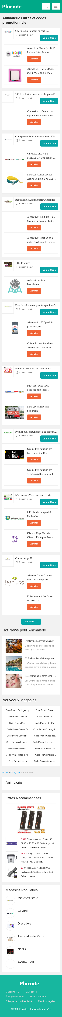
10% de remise (22, 263)
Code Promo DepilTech (17, 748)
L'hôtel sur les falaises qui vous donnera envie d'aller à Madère (40, 659)
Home (5, 772)
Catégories (15, 772)
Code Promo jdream (17, 761)
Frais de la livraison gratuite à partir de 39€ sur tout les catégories (36, 305)
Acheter (34, 59)
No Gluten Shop (38, 847)
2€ (22, 867)
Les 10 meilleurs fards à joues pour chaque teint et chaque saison (40, 676)
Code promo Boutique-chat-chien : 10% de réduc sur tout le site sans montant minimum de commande (35, 137)
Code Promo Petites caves (44, 756)
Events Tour (26, 961)
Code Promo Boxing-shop (17, 710)
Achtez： (25, 847)
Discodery (24, 923)
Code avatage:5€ (23, 558)
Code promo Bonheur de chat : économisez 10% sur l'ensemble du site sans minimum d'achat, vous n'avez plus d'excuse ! (35, 31)
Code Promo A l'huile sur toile (17, 743)
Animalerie (28, 772)
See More (31, 621)
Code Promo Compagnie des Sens (44, 730)
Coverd (23, 910)
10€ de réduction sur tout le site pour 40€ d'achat (35, 94)
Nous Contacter (38, 996)
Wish (32, 876)
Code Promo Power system (44, 711)
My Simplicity (36, 861)
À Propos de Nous (15, 996)
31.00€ (24, 853)
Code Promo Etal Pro (44, 723)
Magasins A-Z (12, 991)
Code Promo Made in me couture (17, 756)
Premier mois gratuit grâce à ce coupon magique (34, 432)
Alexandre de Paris (31, 936)
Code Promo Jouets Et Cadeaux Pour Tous (17, 730)
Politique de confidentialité (19, 1001)
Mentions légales (46, 1001)
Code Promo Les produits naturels (44, 743)
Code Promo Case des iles (44, 737)
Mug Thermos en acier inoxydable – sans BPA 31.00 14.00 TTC (37, 857)
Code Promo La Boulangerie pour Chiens (44, 718)
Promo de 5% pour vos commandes (33, 368)
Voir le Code (49, 38)
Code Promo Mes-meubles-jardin (17, 724)
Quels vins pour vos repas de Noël (39, 641)
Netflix (22, 949)
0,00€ (23, 839)
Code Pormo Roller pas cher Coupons (44, 749)
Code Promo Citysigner (17, 736)
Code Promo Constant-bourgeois (17, 718)
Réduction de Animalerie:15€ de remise (35, 199)
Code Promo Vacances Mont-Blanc (44, 762)
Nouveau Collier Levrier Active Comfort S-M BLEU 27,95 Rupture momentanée (41, 178)
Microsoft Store (28, 898)
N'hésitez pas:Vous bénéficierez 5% (33, 495)
